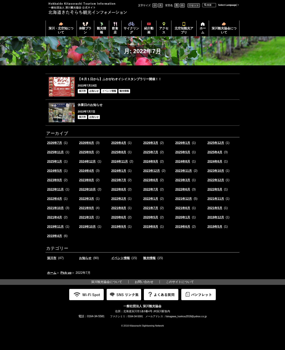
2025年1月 (54, 161)
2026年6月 (86, 142)
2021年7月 (150, 208)
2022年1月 (150, 198)
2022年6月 (182, 189)
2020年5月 (150, 217)
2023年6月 (150, 180)
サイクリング (131, 30)
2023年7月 (118, 180)
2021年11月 (215, 198)
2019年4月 (54, 236)
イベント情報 (120, 258)
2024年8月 (182, 161)
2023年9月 (54, 180)
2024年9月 (150, 161)
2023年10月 (215, 170)
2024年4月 (86, 170)
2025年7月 (150, 152)
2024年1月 (118, 170)
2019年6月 (182, 226)
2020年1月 (182, 217)
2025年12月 (215, 142)
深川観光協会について (224, 30)
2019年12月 (215, 217)
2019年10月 (87, 226)
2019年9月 (118, 226)
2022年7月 (150, 189)
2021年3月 (86, 217)
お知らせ (85, 258)
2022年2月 (118, 198)
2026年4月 (118, 142)
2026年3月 (150, 142)
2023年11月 (183, 170)
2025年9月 (86, 152)
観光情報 (101, 30)
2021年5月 (214, 208)
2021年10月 (55, 208)
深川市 (51, 258)
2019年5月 (214, 226)
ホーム (201, 31)
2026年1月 (182, 142)
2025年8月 (118, 152)
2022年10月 (87, 189)
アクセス (163, 30)
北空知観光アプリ (184, 30)
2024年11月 (119, 161)
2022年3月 (86, 198)
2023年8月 (86, 180)
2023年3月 (182, 180)
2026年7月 (54, 142)
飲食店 (115, 30)
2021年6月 (182, 208)
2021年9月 (86, 208)
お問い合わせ (144, 281)
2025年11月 (55, 152)
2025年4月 (214, 152)
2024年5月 (54, 170)
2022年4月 (54, 198)
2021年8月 (118, 208)
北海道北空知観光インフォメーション (88, 8)
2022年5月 (214, 189)
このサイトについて (180, 281)
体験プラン (85, 30)
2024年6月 (214, 161)
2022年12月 (215, 180)
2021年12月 (183, 198)
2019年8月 (150, 226)
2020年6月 (118, 217)
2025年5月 (182, 152)
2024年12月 (87, 161)
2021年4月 (54, 217)
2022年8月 (118, 189)
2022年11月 (55, 189)
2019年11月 (55, 226)
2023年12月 (151, 170)
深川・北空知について (61, 30)
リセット (194, 5)
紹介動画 (149, 30)
